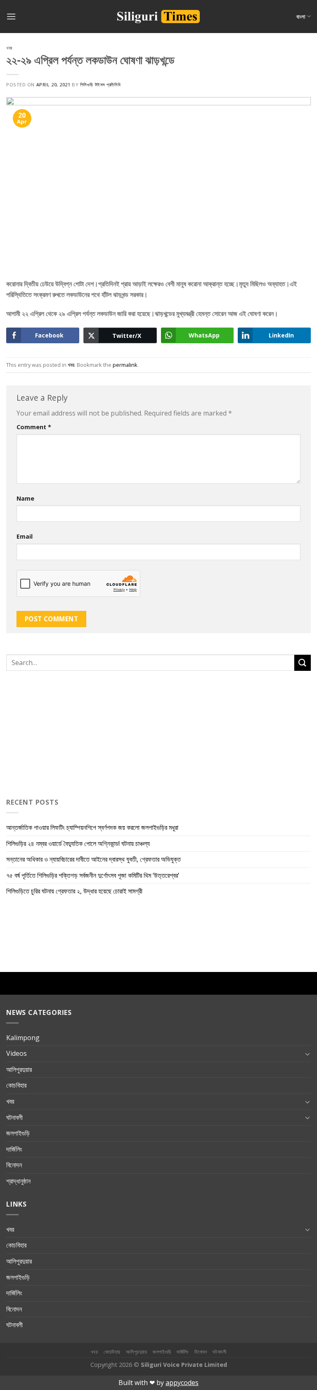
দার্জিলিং (14, 1149)
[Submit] (302, 663)
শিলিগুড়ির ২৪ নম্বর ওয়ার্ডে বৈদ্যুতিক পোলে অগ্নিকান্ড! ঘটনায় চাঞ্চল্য (78, 843)
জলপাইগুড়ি (18, 1133)
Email (25, 536)
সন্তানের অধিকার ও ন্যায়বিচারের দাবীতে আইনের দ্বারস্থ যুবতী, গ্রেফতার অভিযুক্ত (93, 859)
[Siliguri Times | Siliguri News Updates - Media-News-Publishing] (158, 17)
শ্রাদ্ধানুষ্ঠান (18, 1181)
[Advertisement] (57, 732)
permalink (125, 364)
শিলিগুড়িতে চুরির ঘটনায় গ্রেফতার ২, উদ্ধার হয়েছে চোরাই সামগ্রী (74, 891)
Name (25, 498)
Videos (16, 1053)
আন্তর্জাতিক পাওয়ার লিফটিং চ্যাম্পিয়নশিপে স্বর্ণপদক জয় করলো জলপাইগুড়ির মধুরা (92, 827)
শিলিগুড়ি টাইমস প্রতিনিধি (100, 84)
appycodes (182, 1382)
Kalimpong (23, 1037)
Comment (34, 427)
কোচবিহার (16, 1085)
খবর (9, 48)
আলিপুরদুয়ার (19, 1069)
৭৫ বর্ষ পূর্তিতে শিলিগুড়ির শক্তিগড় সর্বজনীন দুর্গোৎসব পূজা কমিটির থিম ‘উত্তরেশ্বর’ (92, 875)
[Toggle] (307, 1054)
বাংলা (300, 16)
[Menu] (11, 16)
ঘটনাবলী (14, 1117)
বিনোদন (14, 1164)
